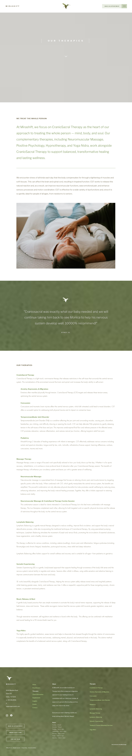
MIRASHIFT (13, 6)
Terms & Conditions (32, 747)
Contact (34, 707)
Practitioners (36, 688)
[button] (124, 6)
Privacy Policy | (25, 747)
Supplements (36, 698)
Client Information (37, 694)
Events (34, 704)
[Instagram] (7, 715)
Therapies (35, 691)
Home (34, 684)
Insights (34, 701)
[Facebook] (11, 715)
